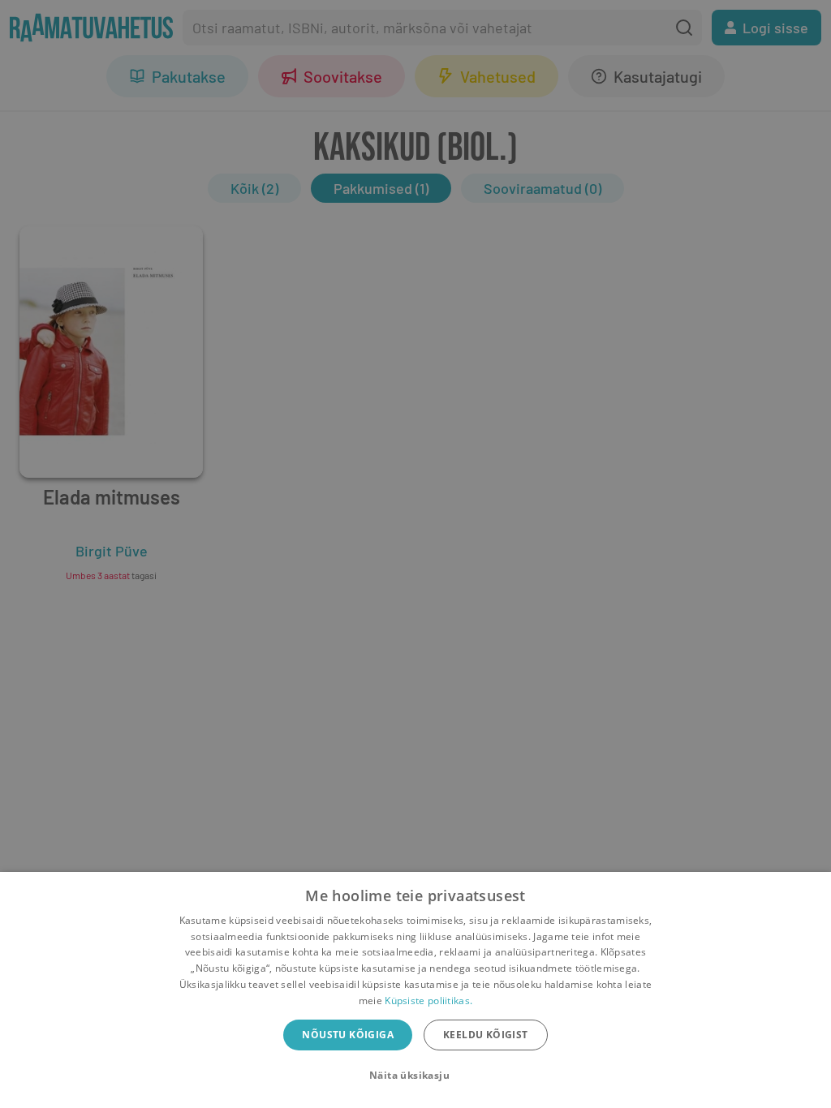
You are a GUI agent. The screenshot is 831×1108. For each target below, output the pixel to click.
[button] (415, 1076)
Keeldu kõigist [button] (485, 1034)
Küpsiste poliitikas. (428, 1000)
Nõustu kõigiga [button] (348, 1034)
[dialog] (415, 990)
